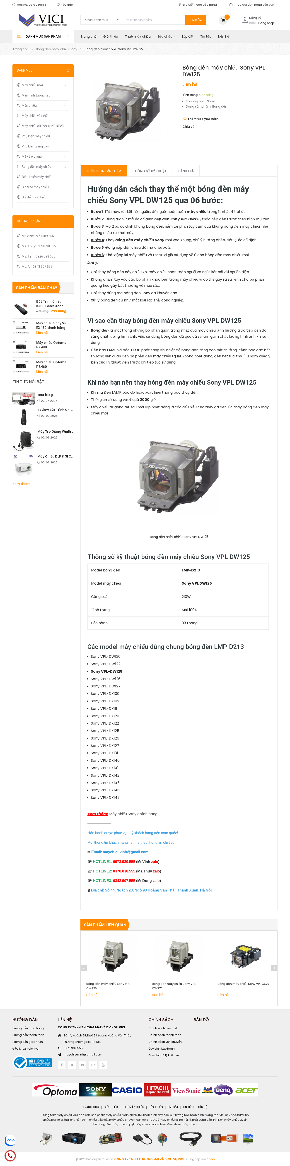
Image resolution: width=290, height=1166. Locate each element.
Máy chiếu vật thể (35, 116)
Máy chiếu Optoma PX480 (51, 345)
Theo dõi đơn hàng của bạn (254, 4)
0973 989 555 (73, 1048)
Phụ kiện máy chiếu (36, 136)
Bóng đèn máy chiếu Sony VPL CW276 (108, 986)
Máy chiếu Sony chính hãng (133, 814)
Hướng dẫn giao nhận (27, 1042)
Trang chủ (88, 36)
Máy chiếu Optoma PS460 (51, 364)
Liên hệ (223, 36)
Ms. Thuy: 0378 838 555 (39, 246)
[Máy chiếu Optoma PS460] (22, 366)
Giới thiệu (110, 36)
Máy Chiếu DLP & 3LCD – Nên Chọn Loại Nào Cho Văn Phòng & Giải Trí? (55, 456)
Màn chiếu (29, 105)
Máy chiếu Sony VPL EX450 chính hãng (52, 325)
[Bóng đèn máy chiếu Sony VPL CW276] (113, 955)
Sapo (210, 1159)
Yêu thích (68, 4)
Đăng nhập (266, 23)
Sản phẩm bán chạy (36, 287)
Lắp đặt (187, 36)
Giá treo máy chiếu (35, 187)
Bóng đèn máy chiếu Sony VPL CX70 (243, 984)
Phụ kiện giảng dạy (35, 146)
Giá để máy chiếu (34, 197)
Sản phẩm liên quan (105, 925)
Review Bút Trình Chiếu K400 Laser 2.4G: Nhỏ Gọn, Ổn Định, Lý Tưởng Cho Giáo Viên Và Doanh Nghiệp (55, 409)
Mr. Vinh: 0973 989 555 (38, 236)
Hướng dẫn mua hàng (28, 1028)
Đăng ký (255, 18)
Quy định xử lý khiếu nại (164, 1055)
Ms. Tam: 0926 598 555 (38, 256)
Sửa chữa (165, 36)
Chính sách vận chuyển (165, 1042)
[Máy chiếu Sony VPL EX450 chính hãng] (22, 327)
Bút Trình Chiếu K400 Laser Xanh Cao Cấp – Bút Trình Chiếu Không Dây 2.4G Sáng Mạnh (52, 303)
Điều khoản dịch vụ (25, 1048)
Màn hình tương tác (36, 95)
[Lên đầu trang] (281, 1137)
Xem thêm (21, 484)
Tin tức (205, 36)
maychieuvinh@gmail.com (83, 1054)
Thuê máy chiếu (138, 36)
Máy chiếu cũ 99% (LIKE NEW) (43, 126)
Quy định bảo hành (161, 1048)
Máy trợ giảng (32, 156)
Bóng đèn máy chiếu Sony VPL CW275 (174, 986)
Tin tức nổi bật (28, 381)
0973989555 (37, 4)
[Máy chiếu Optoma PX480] (22, 346)
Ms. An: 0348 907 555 (37, 266)
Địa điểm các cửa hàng (200, 4)
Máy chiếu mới (32, 85)
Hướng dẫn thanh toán (28, 1035)
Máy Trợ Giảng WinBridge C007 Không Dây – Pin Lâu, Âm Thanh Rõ (55, 431)
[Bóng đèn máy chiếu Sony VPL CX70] (244, 955)
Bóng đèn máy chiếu (36, 167)
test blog (45, 395)
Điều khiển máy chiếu (37, 177)
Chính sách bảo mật (162, 1028)
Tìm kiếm (196, 20)
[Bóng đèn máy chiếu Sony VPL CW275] (179, 955)
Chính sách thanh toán (164, 1035)
